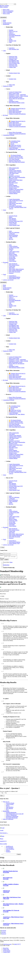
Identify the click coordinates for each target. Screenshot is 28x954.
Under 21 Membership (11, 815)
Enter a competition (7, 12)
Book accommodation (8, 10)
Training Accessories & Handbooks (17, 114)
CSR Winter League (14, 173)
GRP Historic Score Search (15, 203)
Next (2, 795)
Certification (12, 233)
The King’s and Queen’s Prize (16, 158)
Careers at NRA (13, 224)
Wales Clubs (12, 84)
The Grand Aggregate (14, 159)
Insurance (11, 273)
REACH (11, 239)
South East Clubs (13, 64)
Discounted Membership (15, 35)
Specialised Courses (13, 101)
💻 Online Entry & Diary (15, 145)
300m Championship (14, 168)
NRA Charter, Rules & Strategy (16, 269)
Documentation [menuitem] (9, 847)
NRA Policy (12, 267)
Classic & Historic (13, 246)
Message (2, 558)
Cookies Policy (6, 952)
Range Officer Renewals (15, 112)
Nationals (11, 184)
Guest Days (11, 48)
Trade (10, 42)
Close (2, 559)
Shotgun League (13, 188)
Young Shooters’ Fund (14, 225)
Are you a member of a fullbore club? (9, 791)
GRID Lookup (12, 202)
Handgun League (13, 178)
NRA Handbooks (13, 263)
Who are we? (6, 801)
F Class (10, 250)
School (10, 39)
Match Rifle (12, 253)
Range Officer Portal (14, 110)
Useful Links (12, 266)
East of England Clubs (14, 63)
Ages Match (12, 169)
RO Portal (5, 115)
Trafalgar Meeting (13, 193)
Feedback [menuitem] (8, 851)
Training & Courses (7, 86)
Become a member (4, 5)
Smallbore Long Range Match (16, 189)
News (4, 21)
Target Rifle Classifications (15, 206)
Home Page (6, 948)
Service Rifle (12, 257)
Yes (2, 793)
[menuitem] (15, 854)
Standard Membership (11, 812)
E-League (11, 174)
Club (10, 38)
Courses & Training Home (15, 92)
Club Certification (13, 236)
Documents (5, 262)
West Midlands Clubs (14, 61)
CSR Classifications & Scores (16, 200)
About (4, 210)
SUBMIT (6, 559)
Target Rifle (12, 259)
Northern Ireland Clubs (14, 73)
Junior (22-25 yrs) (13, 31)
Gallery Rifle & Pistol (14, 251)
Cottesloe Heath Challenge (15, 172)
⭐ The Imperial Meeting (15, 155)
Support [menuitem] (8, 850)
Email (1, 555)
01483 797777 (17, 944)
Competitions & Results (8, 135)
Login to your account (8, 279)
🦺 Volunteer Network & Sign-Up (17, 108)
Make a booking (4, 7)
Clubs (4, 50)
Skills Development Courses (15, 97)
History (10, 217)
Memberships (6, 24)
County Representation (14, 199)
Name (1, 553)
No (6, 793)
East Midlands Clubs (14, 60)
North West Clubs (13, 57)
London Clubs (12, 67)
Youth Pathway (12, 275)
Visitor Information (13, 148)
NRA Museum (12, 218)
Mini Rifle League (13, 182)
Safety (10, 231)
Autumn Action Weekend (15, 170)
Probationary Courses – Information (17, 94)
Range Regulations (13, 235)
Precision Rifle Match (14, 186)
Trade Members (12, 219)
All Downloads (6, 950)
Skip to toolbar (3, 843)
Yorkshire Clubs (13, 59)
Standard (11, 30)
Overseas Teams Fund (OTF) (16, 221)
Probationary (12, 34)
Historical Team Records (15, 160)
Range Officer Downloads (15, 111)
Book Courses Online (14, 93)
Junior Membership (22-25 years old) (14, 813)
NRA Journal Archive (14, 265)
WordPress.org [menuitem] (9, 846)
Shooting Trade (12, 40)
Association (11, 36)
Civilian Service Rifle (14, 247)
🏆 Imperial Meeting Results (16, 156)
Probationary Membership (12, 816)
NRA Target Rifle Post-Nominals (17, 162)
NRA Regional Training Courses (16, 102)
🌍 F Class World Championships (17, 177)
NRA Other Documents (14, 271)
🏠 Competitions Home (14, 141)
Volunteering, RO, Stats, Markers (17, 149)
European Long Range (14, 176)
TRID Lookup (12, 204)
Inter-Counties (12, 181)
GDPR (10, 237)
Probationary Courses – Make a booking (18, 96)
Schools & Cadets (13, 255)
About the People (13, 215)
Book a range (6, 9)
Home (4, 20)
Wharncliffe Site (13, 222)
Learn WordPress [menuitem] (10, 849)
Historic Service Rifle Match (15, 180)
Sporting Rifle (12, 258)
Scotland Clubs (12, 79)
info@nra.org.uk (7, 944)
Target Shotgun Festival (14, 192)
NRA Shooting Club (14, 49)
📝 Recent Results (13, 142)
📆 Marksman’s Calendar (15, 146)
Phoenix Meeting (13, 185)
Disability (11, 249)
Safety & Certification (14, 232)
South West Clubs (13, 65)
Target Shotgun (12, 261)
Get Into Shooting (7, 22)
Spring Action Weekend (14, 190)
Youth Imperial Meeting (14, 277)
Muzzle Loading (13, 254)
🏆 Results (11, 143)
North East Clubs (13, 56)
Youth (4, 274)
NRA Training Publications (15, 270)
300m (10, 245)
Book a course (6, 13)
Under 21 (11, 32)
